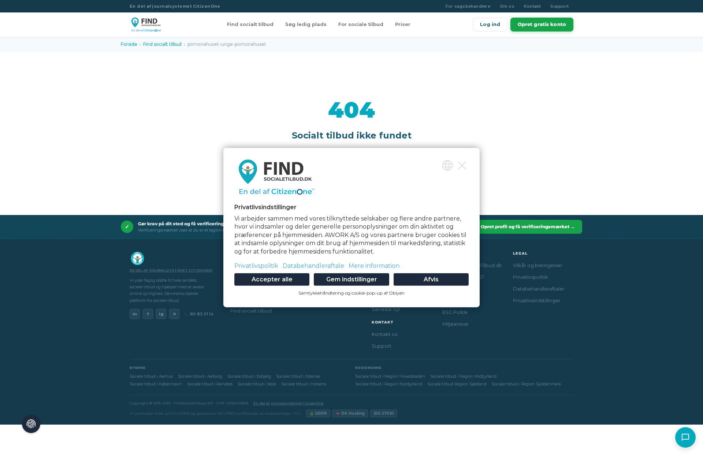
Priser (402, 24)
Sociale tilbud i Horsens (303, 383)
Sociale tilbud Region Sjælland (457, 383)
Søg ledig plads (306, 24)
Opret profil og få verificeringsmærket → (528, 226)
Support (559, 6)
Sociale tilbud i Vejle (257, 383)
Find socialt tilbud (250, 24)
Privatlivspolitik (530, 277)
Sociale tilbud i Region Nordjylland (388, 383)
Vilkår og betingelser (537, 265)
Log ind (490, 24)
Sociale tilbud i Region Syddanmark (526, 383)
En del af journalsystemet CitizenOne (175, 6)
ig (161, 314)
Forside (129, 44)
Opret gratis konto (542, 24)
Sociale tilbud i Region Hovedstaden (390, 376)
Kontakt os (384, 334)
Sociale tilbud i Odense (298, 376)
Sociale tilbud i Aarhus (151, 376)
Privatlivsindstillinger (537, 300)
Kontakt (532, 6)
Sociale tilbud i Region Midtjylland (463, 376)
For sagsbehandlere (468, 6)
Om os (507, 6)
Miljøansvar (455, 324)
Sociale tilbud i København (156, 383)
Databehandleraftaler (539, 289)
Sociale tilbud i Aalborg (200, 376)
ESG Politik (455, 312)
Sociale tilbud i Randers (210, 383)
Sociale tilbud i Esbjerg (249, 376)
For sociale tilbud (360, 24)
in (135, 314)
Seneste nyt (386, 309)
